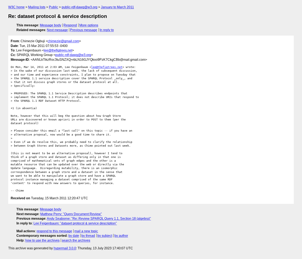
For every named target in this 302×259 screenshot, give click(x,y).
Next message (57, 30)
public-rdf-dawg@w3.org (79, 7)
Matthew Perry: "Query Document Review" (71, 214)
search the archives (76, 240)
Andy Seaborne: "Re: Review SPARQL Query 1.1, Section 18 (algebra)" (99, 218)
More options (88, 25)
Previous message (83, 30)
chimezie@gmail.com (63, 41)
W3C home (16, 7)
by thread (88, 235)
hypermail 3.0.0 (65, 248)
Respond (70, 25)
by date (73, 235)
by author (121, 235)
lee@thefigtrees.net (58, 50)
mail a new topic (86, 231)
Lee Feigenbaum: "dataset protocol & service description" (75, 223)
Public (53, 7)
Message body (50, 25)
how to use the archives (42, 240)
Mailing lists (36, 7)
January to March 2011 (117, 7)
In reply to (107, 30)
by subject (104, 235)
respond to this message (54, 231)
